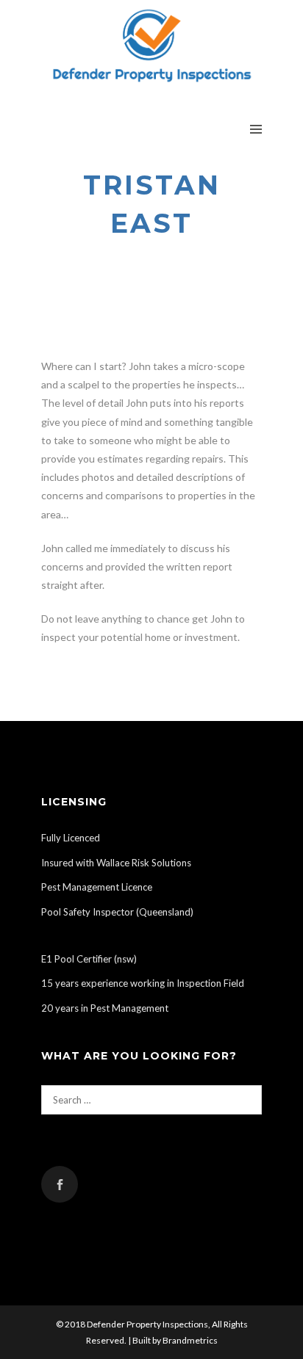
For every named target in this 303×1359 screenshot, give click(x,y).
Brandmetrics (190, 1340)
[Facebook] (59, 1184)
